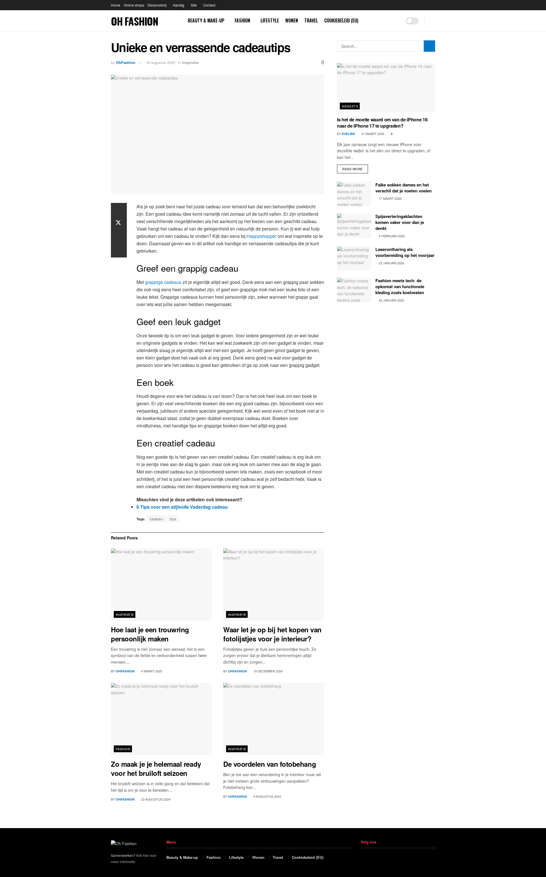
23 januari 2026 (391, 263)
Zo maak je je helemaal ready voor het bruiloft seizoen (156, 768)
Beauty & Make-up (206, 20)
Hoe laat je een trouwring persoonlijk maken (150, 634)
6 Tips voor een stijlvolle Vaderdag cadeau (182, 507)
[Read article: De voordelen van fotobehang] (273, 719)
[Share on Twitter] (119, 223)
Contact (209, 5)
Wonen (291, 20)
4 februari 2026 (391, 236)
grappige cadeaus (163, 282)
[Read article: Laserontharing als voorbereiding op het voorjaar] (354, 258)
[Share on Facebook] (119, 210)
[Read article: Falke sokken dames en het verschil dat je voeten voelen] (354, 194)
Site (194, 5)
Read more (355, 168)
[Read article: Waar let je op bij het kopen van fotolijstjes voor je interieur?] (273, 584)
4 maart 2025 (151, 671)
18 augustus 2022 (160, 62)
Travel (311, 20)
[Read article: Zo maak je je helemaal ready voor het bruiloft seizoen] (161, 719)
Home (115, 5)
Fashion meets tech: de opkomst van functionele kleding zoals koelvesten (399, 286)
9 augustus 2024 (267, 796)
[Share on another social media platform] (119, 250)
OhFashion (125, 62)
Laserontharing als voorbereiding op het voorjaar (405, 252)
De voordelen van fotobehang (269, 764)
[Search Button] (433, 21)
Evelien (348, 134)
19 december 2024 (268, 671)
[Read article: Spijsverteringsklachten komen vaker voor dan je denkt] (354, 225)
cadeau (156, 518)
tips (173, 518)
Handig (178, 5)
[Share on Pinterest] (119, 237)
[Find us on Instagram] (396, 21)
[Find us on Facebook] (387, 21)
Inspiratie (190, 62)
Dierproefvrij (157, 5)
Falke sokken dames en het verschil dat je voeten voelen (403, 188)
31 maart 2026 (372, 133)
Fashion (242, 20)
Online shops (134, 5)
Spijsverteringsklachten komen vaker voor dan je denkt (399, 222)
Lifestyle (269, 20)
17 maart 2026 (390, 198)
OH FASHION (134, 21)
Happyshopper (261, 236)
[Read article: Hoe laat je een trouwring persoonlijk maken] (161, 584)
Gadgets (350, 106)
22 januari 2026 (391, 300)
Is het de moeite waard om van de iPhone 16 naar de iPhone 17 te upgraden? (382, 122)
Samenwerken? (123, 855)
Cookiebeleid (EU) (341, 20)
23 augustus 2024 (155, 799)
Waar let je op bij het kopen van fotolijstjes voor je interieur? (272, 634)
